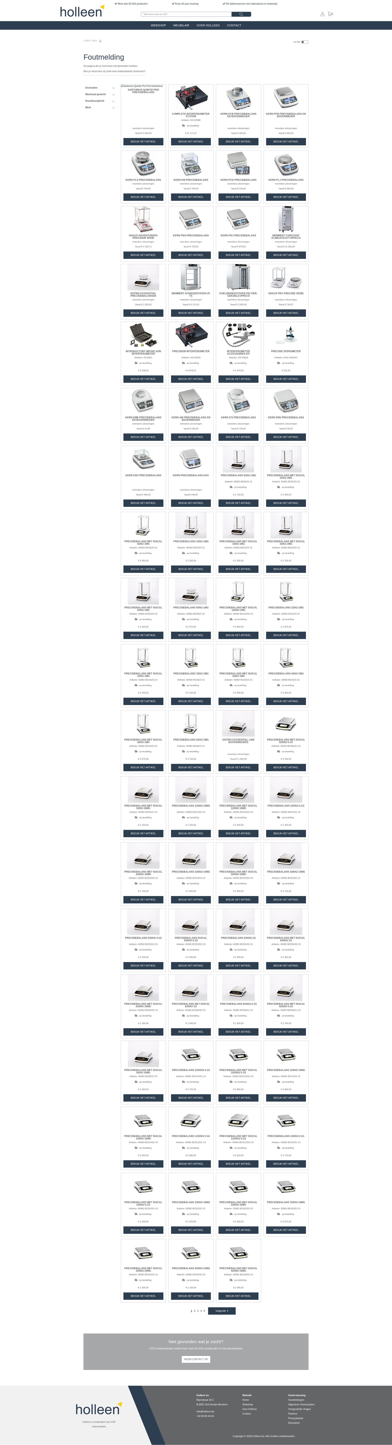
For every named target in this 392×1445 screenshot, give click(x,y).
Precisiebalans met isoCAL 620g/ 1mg (143, 542)
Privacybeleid (295, 1418)
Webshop (158, 25)
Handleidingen (296, 1400)
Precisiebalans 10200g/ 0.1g (191, 1070)
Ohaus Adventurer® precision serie (143, 236)
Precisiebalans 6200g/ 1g (238, 938)
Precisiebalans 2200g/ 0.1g (286, 806)
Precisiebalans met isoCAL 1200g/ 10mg (238, 807)
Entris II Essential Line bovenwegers (238, 741)
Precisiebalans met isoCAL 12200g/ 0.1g (238, 1137)
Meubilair (181, 25)
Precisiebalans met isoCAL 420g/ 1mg (286, 542)
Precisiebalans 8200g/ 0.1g (238, 1004)
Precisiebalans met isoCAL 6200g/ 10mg (143, 1005)
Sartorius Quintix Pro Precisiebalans (143, 91)
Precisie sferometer (286, 351)
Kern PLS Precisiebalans (143, 180)
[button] (222, 1311)
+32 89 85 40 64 (205, 1416)
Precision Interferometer (191, 351)
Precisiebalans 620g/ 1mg (238, 475)
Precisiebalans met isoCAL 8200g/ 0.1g (286, 741)
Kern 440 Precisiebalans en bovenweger (191, 418)
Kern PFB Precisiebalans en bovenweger (286, 115)
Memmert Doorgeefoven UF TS (191, 294)
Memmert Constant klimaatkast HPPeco (286, 236)
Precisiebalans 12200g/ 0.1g (191, 1136)
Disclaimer (294, 1423)
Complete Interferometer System (191, 115)
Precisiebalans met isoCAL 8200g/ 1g (191, 1005)
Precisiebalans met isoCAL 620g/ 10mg (143, 807)
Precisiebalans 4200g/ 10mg (286, 872)
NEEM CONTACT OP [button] (196, 1359)
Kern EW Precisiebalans (191, 180)
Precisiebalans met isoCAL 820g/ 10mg (143, 1071)
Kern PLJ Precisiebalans (286, 180)
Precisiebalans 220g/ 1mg (286, 607)
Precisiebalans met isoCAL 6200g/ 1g (286, 939)
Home (245, 1400)
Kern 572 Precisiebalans (238, 417)
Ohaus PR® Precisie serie (286, 293)
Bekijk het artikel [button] (143, 141)
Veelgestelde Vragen (299, 1409)
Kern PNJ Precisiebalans (238, 235)
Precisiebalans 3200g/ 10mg (191, 872)
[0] (330, 14)
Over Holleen (208, 25)
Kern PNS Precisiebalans (191, 235)
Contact (234, 25)
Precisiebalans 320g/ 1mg (191, 541)
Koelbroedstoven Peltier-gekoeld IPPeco (238, 294)
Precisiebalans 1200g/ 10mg (191, 806)
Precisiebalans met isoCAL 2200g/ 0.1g (143, 1203)
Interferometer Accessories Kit (238, 352)
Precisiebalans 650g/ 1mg (191, 607)
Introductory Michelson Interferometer (143, 352)
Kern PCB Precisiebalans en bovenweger (238, 115)
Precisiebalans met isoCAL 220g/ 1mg (286, 476)
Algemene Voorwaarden (301, 1404)
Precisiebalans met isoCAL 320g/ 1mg (238, 542)
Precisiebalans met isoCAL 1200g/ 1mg (238, 608)
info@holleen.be (205, 1411)
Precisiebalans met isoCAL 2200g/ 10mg (143, 873)
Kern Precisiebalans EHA (191, 475)
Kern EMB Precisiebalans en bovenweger (143, 418)
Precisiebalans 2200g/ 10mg (191, 1202)
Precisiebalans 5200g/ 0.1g (143, 938)
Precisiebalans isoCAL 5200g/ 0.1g (191, 939)
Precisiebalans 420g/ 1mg (286, 673)
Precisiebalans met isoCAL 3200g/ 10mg (238, 873)
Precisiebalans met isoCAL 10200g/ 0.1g (238, 1071)
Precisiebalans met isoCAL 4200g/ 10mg (238, 1269)
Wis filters (101, 118)
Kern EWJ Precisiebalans (143, 475)
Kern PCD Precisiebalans (238, 180)
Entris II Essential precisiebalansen (143, 294)
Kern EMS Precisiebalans (286, 417)
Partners (292, 1413)
